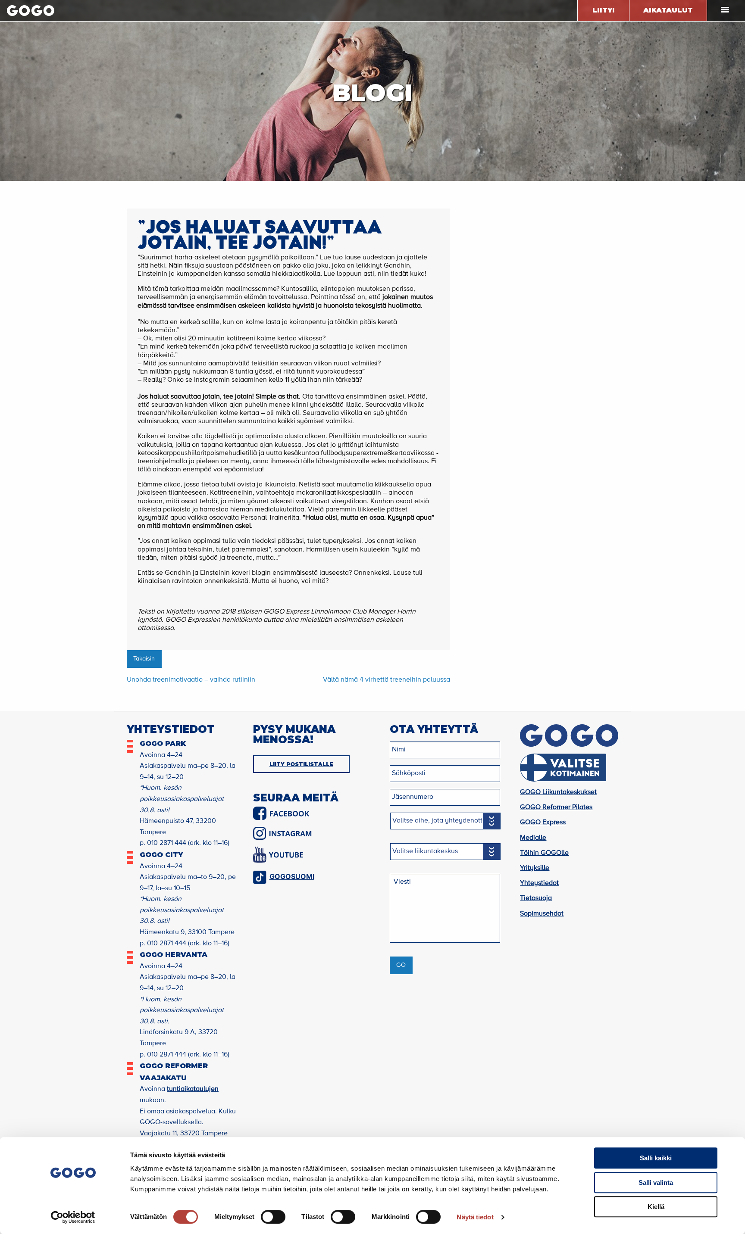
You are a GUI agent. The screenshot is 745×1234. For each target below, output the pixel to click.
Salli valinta (656, 1182)
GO (401, 965)
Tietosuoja (536, 898)
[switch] (273, 1217)
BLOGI (372, 92)
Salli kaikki (656, 1158)
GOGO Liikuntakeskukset (558, 792)
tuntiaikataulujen (193, 1089)
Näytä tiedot (475, 1217)
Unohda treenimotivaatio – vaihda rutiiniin (191, 679)
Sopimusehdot (541, 913)
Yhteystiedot (539, 883)
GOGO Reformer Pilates (556, 807)
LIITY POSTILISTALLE (301, 764)
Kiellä (656, 1206)
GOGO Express (543, 822)
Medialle (533, 838)
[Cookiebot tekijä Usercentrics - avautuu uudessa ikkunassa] (73, 1217)
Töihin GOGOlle (544, 853)
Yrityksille (534, 868)
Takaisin (144, 659)
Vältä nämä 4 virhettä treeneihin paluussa (386, 679)
